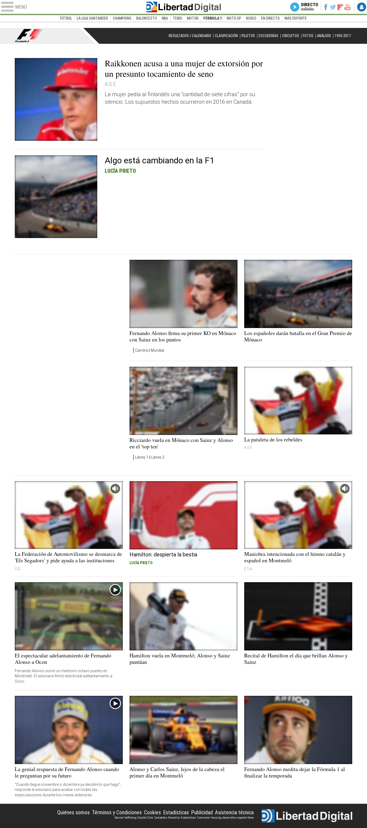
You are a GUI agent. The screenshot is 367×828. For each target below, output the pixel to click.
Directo (309, 7)
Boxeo (251, 18)
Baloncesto (146, 18)
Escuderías (268, 36)
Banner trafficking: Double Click (134, 817)
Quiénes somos (73, 812)
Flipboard (340, 6)
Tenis (177, 18)
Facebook (325, 7)
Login (361, 7)
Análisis (324, 36)
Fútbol (66, 18)
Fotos (308, 36)
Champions (122, 18)
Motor (193, 18)
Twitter (333, 7)
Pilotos (248, 36)
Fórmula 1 (212, 18)
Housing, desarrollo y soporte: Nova (232, 817)
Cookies (152, 812)
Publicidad (202, 812)
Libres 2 (157, 457)
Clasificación (226, 36)
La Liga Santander (92, 18)
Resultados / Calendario (190, 36)
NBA (165, 18)
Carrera (141, 350)
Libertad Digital (183, 7)
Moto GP (234, 18)
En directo (270, 18)
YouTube (347, 7)
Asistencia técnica (234, 812)
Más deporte (296, 18)
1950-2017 (343, 36)
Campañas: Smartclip (167, 817)
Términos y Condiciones (117, 812)
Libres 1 (141, 457)
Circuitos (290, 36)
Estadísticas (176, 812)
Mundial (157, 350)
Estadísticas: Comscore (195, 817)
